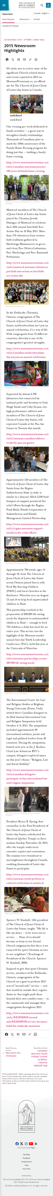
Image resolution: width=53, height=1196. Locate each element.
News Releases (8, 19)
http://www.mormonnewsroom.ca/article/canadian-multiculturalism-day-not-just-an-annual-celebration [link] (27, 353)
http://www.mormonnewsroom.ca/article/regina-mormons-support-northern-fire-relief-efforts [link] (27, 528)
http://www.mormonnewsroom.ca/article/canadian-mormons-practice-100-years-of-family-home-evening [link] (27, 167)
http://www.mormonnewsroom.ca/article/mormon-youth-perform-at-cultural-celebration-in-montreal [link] (27, 879)
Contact (36, 19)
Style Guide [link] (11, 1083)
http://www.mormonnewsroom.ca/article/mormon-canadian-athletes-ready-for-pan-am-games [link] (27, 438)
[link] (6, 1034)
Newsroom (7, 14)
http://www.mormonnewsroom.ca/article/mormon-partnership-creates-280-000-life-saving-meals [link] (27, 659)
